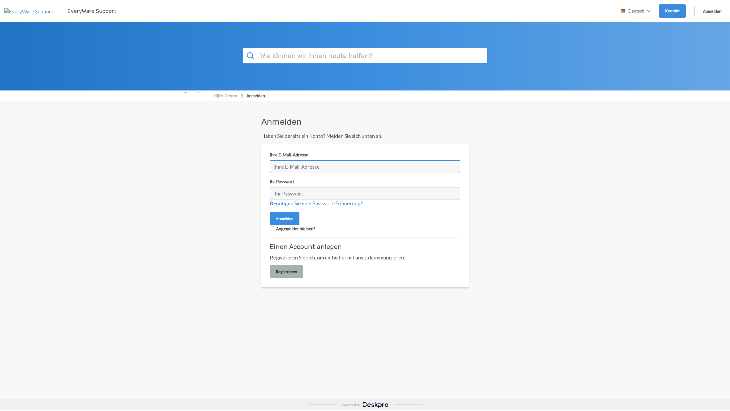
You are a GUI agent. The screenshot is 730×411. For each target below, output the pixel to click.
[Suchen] (251, 55)
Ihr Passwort (282, 181)
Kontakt (672, 10)
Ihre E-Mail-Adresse (289, 154)
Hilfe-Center (226, 95)
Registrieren (286, 271)
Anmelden (712, 11)
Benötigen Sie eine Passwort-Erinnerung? (316, 203)
